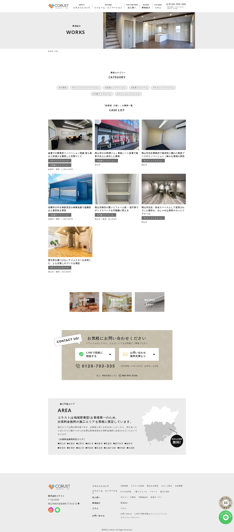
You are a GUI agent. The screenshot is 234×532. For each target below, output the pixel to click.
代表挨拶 (124, 486)
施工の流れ (165, 492)
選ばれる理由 (152, 486)
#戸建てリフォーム (102, 94)
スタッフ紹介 (166, 486)
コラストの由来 (137, 486)
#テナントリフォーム (163, 88)
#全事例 (63, 88)
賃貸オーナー (156, 497)
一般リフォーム (140, 492)
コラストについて (100, 486)
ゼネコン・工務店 (128, 497)
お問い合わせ (98, 516)
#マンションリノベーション (85, 88)
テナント (153, 492)
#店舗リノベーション (115, 88)
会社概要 (179, 486)
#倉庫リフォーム (139, 88)
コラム (95, 508)
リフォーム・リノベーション (104, 492)
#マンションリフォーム (128, 94)
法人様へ (96, 497)
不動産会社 (143, 497)
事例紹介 (96, 503)
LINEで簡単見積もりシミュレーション (151, 514)
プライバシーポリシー (130, 517)
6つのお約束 (126, 492)
